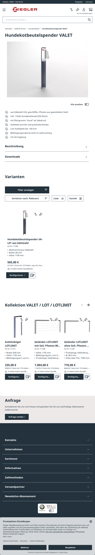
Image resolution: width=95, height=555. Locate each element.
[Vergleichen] (71, 9)
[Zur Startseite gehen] (25, 9)
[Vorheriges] (82, 305)
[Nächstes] (88, 305)
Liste (56, 198)
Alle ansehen (77, 104)
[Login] (84, 9)
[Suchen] (89, 20)
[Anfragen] (32, 275)
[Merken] (78, 9)
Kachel (73, 198)
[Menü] (4, 9)
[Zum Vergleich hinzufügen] (35, 214)
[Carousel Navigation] (85, 305)
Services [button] (89, 2)
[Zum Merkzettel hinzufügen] (40, 214)
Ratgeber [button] (79, 2)
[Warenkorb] (90, 9)
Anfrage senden (16, 416)
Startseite (8, 29)
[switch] (51, 510)
